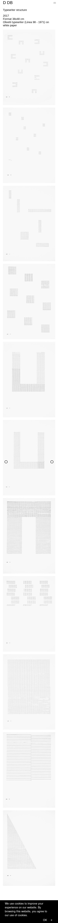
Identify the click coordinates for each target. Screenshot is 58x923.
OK (45, 920)
